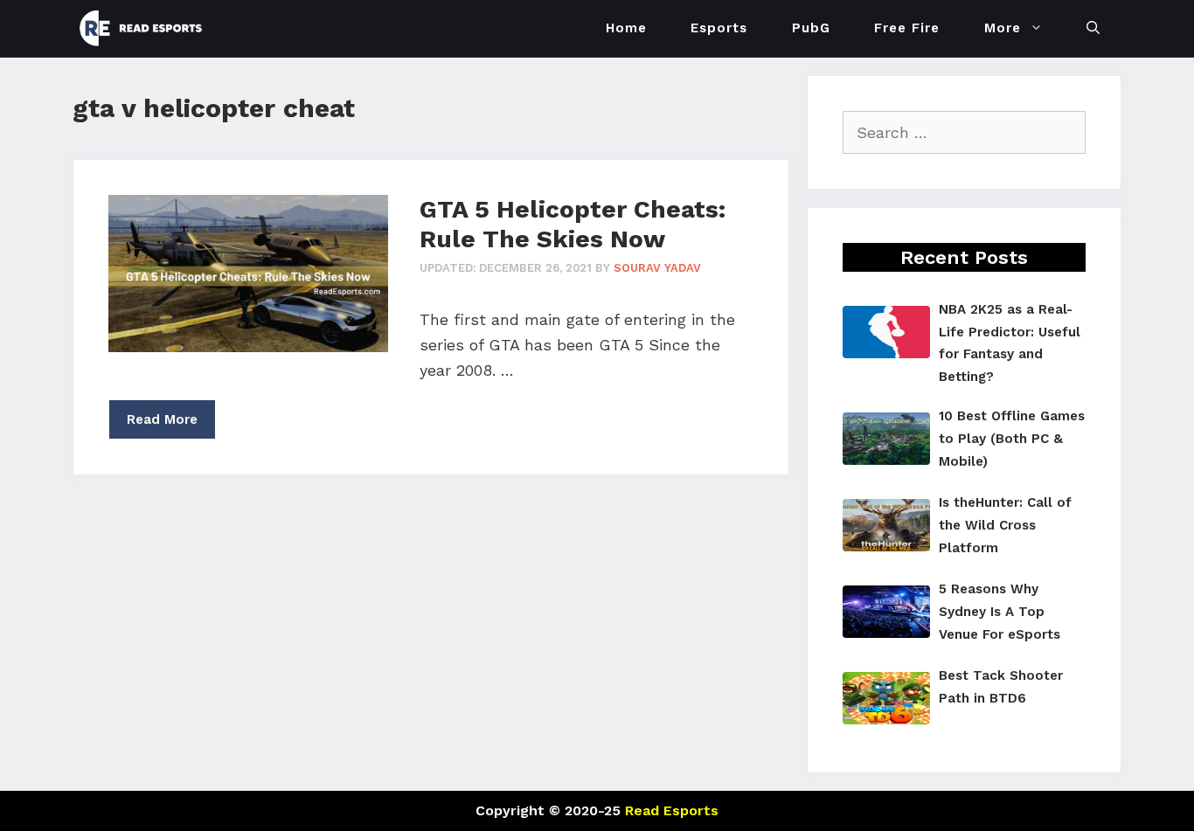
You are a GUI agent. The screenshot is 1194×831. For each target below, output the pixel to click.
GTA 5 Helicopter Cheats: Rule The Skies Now (572, 224)
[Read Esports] (145, 28)
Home (626, 28)
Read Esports (671, 810)
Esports (719, 28)
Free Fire (907, 28)
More (1002, 28)
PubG (811, 28)
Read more (162, 419)
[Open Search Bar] (1093, 28)
